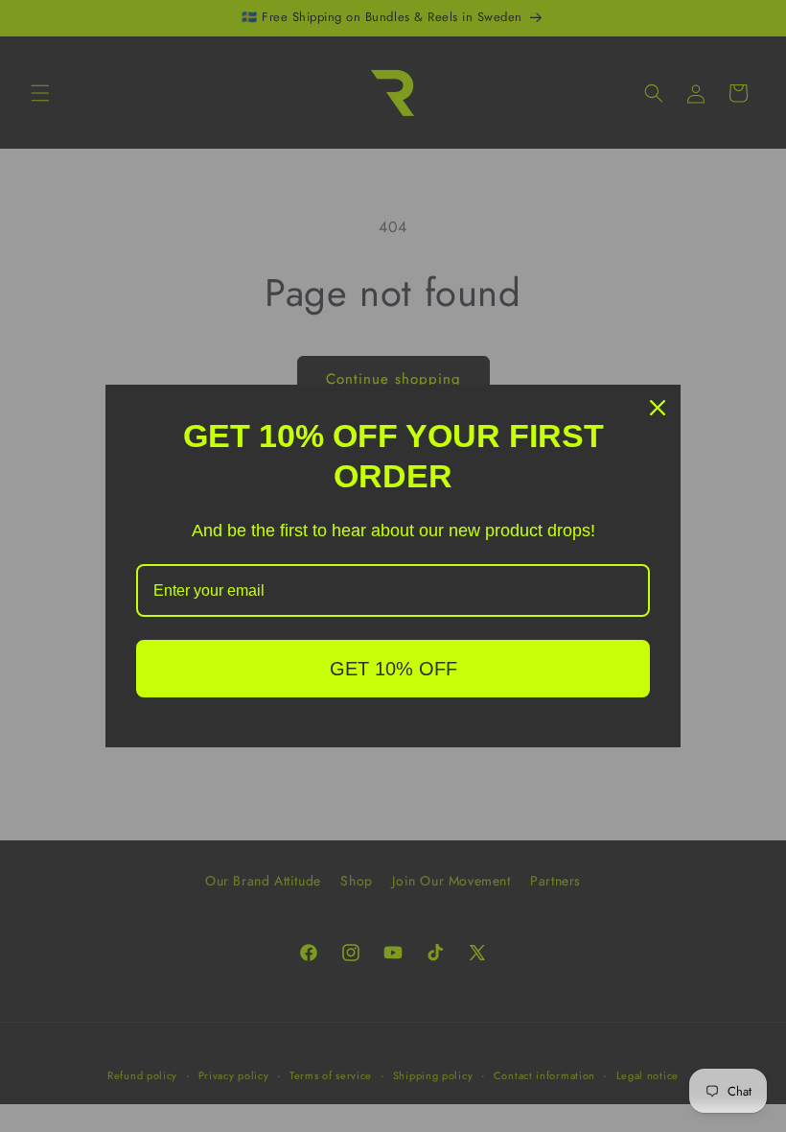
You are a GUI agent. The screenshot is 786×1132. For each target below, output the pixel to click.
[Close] (658, 408)
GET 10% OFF (393, 668)
